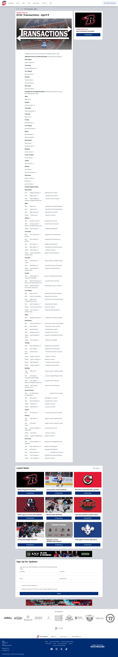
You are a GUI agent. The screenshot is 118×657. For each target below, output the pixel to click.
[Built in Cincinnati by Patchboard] (97, 645)
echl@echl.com (5, 650)
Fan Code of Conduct (54, 641)
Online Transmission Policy (67, 641)
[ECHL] (4, 3)
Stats (29, 3)
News (23, 3)
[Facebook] (52, 649)
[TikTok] (66, 649)
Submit (59, 593)
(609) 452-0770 (5, 648)
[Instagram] (56, 649)
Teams (17, 3)
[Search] (50, 3)
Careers (70, 643)
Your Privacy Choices (62, 643)
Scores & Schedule (110, 3)
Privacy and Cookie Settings (59, 645)
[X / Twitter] (61, 649)
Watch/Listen (36, 3)
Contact (46, 641)
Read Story (89, 34)
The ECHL (44, 3)
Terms (54, 643)
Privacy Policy (49, 643)
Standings (11, 3)
